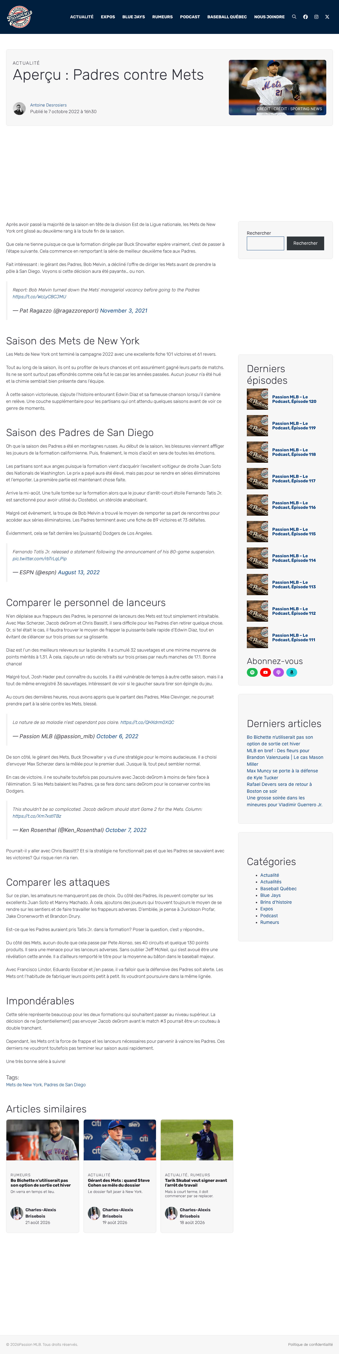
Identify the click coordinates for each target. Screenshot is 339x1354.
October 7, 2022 (125, 830)
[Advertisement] (165, 173)
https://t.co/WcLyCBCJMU (39, 296)
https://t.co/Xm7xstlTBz (37, 816)
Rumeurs (162, 16)
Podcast (190, 16)
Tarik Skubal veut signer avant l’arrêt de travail (196, 1183)
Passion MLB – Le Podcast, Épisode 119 (294, 426)
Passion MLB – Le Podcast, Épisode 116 (294, 505)
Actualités (271, 881)
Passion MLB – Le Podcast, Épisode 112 (294, 611)
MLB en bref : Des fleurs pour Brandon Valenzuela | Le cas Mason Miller (285, 757)
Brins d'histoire (276, 902)
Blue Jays (133, 16)
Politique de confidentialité (310, 1344)
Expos (108, 16)
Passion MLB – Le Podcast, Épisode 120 (294, 399)
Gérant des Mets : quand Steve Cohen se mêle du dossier (119, 1183)
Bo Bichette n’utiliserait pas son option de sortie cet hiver (41, 1183)
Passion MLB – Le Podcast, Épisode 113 (294, 585)
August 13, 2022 (79, 572)
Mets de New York (24, 1084)
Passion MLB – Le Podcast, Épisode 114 (294, 558)
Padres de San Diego (65, 1084)
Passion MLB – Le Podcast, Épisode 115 (294, 532)
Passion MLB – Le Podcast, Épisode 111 (293, 638)
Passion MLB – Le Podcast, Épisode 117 (293, 479)
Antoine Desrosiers (48, 105)
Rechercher (259, 233)
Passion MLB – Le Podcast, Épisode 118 (294, 452)
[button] (294, 17)
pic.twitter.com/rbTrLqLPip (40, 558)
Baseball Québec (227, 16)
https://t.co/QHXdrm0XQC (147, 722)
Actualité (81, 16)
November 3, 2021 (123, 310)
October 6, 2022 (117, 736)
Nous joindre (269, 16)
